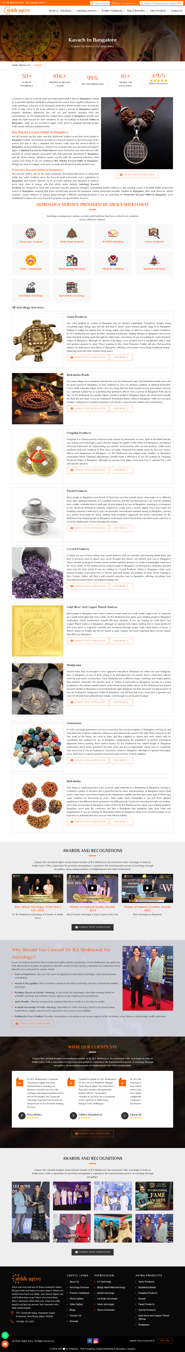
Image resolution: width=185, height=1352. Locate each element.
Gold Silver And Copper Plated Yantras (92, 607)
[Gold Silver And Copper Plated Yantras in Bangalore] (37, 631)
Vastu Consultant (106, 1310)
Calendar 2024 (36, 2)
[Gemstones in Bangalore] (37, 747)
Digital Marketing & (105, 1349)
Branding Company (125, 1349)
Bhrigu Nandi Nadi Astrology (111, 1287)
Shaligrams (74, 665)
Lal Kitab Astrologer (107, 1298)
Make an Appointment (126, 3)
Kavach (142, 1298)
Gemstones (74, 723)
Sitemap (74, 1321)
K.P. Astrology (104, 1281)
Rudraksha (74, 781)
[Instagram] (95, 1340)
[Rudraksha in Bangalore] (37, 805)
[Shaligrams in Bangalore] (37, 689)
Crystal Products (78, 549)
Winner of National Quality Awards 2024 (163, 3)
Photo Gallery (77, 1298)
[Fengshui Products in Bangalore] (37, 457)
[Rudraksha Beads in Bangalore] (37, 399)
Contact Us (177, 10)
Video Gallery (76, 1304)
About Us (53, 10)
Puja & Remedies (136, 10)
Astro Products (158, 10)
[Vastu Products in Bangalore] (37, 341)
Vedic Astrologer (105, 1304)
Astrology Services (87, 10)
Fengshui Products (79, 432)
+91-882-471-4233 (15, 2)
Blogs (72, 1310)
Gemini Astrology (105, 1293)
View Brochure (101, 3)
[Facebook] (89, 1340)
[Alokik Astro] (16, 10)
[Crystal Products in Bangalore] (37, 573)
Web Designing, (88, 1349)
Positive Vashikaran (112, 10)
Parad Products (77, 491)
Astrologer (66, 10)
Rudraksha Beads (78, 374)
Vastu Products (77, 316)
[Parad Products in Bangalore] (37, 515)
